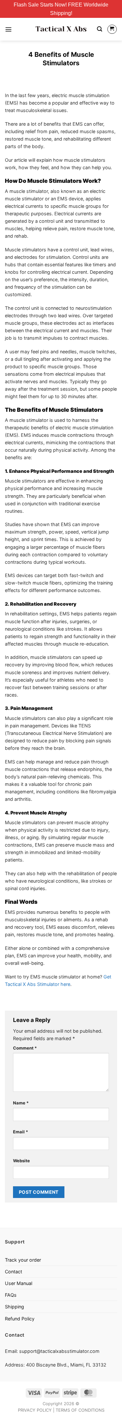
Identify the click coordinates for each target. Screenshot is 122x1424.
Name (21, 1102)
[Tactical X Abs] (61, 29)
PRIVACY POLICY (35, 1410)
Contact (13, 1271)
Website (21, 1160)
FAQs (11, 1295)
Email (20, 1131)
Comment (25, 1048)
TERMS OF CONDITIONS (80, 1410)
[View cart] (112, 29)
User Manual (18, 1283)
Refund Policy (19, 1318)
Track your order (23, 1260)
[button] (8, 29)
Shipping (14, 1306)
